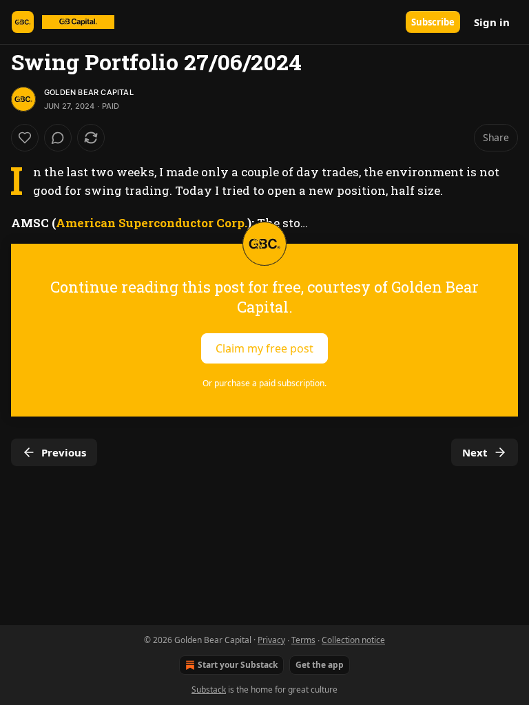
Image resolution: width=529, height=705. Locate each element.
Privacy (271, 640)
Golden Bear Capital (89, 92)
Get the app (319, 665)
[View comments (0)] (58, 137)
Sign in (492, 22)
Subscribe (433, 22)
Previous (63, 452)
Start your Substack (238, 665)
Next (475, 452)
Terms (303, 640)
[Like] (25, 137)
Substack (208, 689)
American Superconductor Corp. (151, 223)
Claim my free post (264, 347)
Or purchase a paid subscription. (264, 383)
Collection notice (353, 640)
